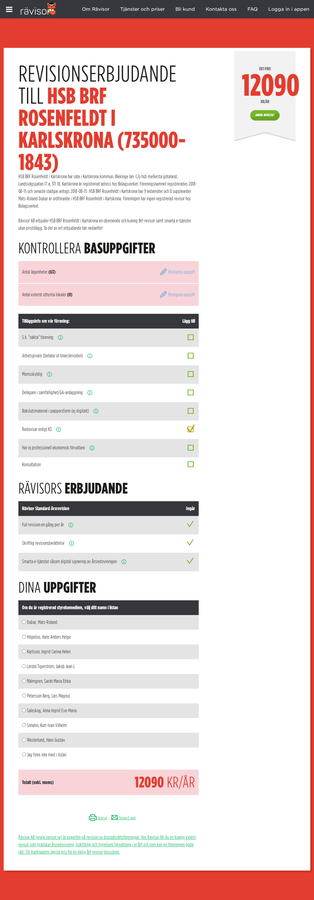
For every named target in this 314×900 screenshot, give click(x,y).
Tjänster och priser (142, 9)
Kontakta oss (221, 9)
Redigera (181, 272)
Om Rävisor (95, 9)
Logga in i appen (288, 9)
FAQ (252, 9)
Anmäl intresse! (264, 115)
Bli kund (185, 9)
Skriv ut (102, 818)
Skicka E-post (127, 818)
